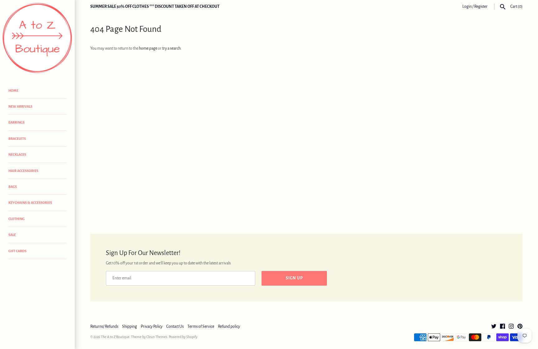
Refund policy (229, 326)
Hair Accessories (23, 171)
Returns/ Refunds (104, 326)
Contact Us (175, 326)
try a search (171, 48)
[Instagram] (511, 326)
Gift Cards (17, 251)
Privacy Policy (152, 326)
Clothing (16, 219)
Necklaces (17, 154)
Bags (12, 187)
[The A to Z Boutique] (37, 38)
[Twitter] (493, 326)
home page (148, 48)
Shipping (129, 326)
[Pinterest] (519, 326)
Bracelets (17, 138)
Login (467, 6)
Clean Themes (156, 337)
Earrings (16, 122)
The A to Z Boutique (115, 337)
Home (13, 90)
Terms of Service (200, 326)
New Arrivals (20, 106)
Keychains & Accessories (30, 202)
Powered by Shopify (183, 337)
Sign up (294, 278)
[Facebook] (502, 326)
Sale (12, 235)
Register (481, 6)
